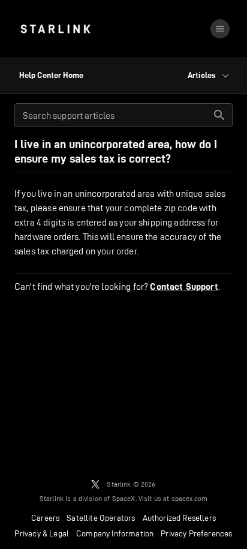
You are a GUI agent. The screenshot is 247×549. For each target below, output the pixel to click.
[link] (55, 29)
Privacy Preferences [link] (196, 533)
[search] (219, 115)
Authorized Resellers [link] (179, 518)
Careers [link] (45, 518)
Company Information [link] (114, 533)
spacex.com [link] (189, 498)
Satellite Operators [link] (101, 518)
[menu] (220, 28)
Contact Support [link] (184, 287)
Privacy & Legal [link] (41, 533)
